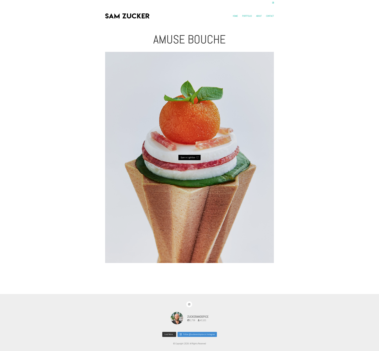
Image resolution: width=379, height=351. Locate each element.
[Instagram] (189, 304)
